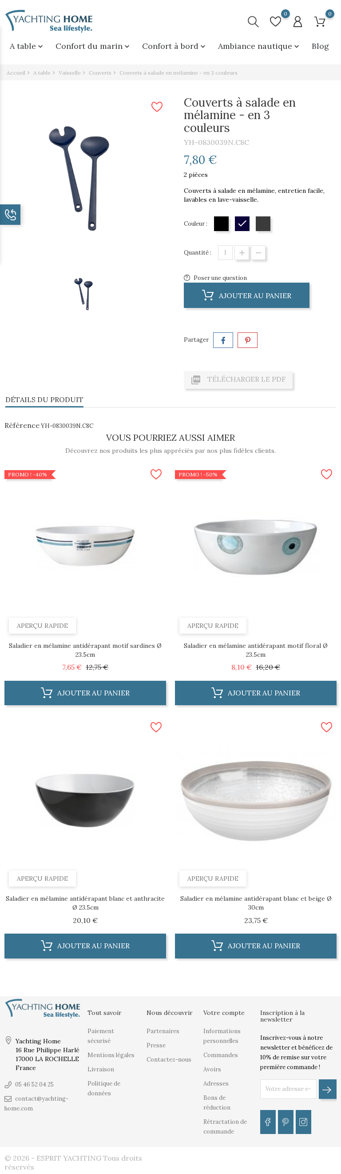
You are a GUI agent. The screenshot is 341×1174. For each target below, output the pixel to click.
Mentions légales (111, 1055)
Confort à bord (174, 46)
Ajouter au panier (254, 295)
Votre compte (224, 1013)
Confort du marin (93, 46)
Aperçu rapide (42, 626)
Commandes (220, 1055)
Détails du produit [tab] (44, 399)
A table (27, 46)
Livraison (100, 1069)
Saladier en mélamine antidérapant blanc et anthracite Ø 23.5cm (85, 902)
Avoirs (212, 1069)
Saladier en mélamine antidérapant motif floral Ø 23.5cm (256, 650)
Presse (156, 1045)
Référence (22, 425)
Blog (320, 46)
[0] (275, 21)
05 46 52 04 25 (34, 1084)
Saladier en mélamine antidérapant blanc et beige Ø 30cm (256, 902)
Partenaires (163, 1031)
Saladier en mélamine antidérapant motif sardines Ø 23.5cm (85, 650)
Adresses (216, 1083)
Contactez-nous (169, 1059)
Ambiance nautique (259, 46)
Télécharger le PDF (238, 380)
